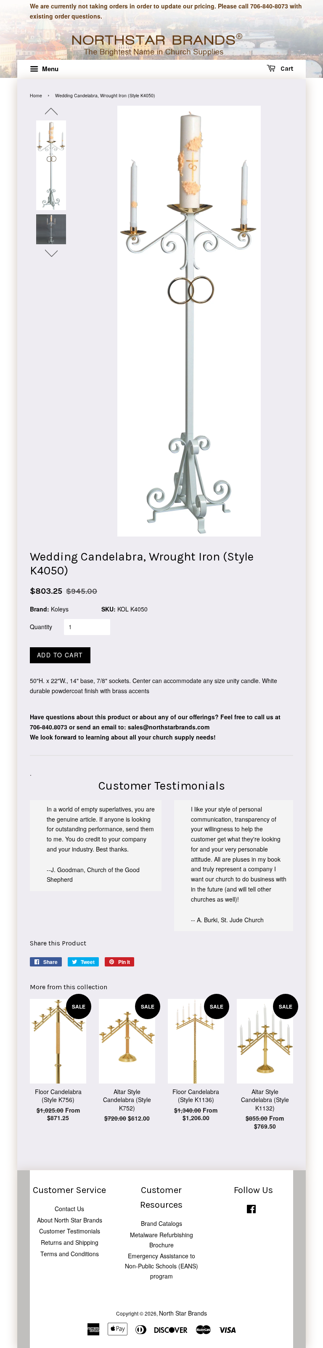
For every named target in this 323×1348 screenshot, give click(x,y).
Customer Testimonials (69, 1231)
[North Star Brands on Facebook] (251, 1210)
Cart (286, 68)
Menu (49, 68)
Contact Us (69, 1208)
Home (36, 95)
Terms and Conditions (69, 1253)
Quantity (41, 626)
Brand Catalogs (161, 1223)
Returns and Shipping (69, 1242)
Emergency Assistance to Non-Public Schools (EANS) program (161, 1266)
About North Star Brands (69, 1220)
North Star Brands (183, 1313)
